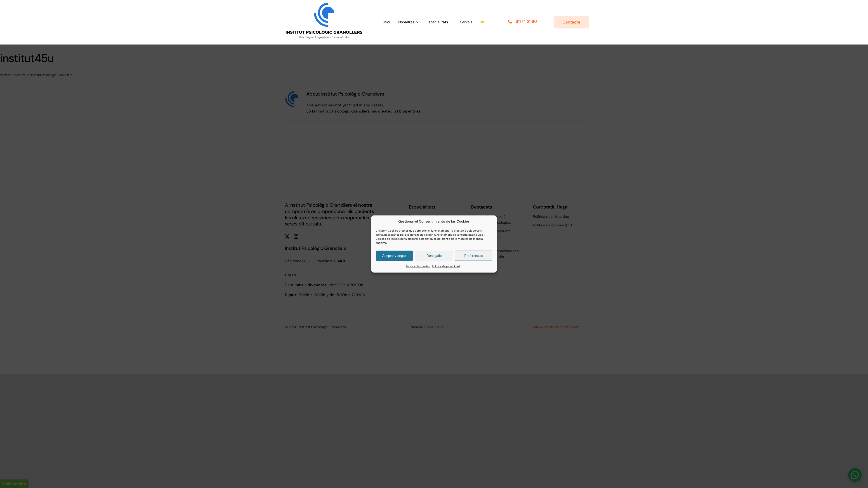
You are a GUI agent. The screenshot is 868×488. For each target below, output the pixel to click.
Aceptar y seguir (394, 256)
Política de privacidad (446, 266)
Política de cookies (418, 266)
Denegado (434, 256)
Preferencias (473, 256)
